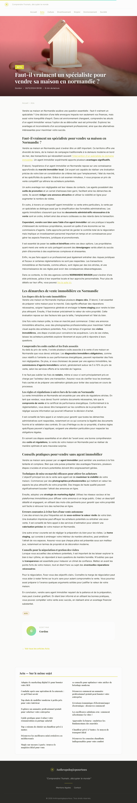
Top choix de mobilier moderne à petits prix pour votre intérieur (41, 701)
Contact (77, 787)
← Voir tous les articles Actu (36, 648)
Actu (42, 12)
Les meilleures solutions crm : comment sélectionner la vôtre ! (91, 713)
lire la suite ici (64, 282)
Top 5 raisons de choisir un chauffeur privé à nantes (42, 728)
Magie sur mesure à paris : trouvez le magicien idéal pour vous (38, 746)
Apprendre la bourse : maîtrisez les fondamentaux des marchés (88, 722)
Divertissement (64, 12)
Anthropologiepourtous (71, 769)
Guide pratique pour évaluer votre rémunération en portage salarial (37, 719)
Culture (50, 12)
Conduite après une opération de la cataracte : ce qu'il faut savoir (42, 692)
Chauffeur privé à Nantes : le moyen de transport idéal (90, 731)
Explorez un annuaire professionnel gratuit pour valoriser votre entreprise (41, 710)
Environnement (90, 12)
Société (103, 12)
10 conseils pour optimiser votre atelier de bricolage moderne (92, 683)
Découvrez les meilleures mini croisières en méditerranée (41, 737)
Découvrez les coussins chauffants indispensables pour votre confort (88, 740)
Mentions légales (63, 787)
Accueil (33, 12)
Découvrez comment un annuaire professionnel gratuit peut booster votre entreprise (90, 694)
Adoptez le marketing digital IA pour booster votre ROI (42, 683)
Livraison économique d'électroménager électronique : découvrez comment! (91, 704)
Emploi (77, 12)
